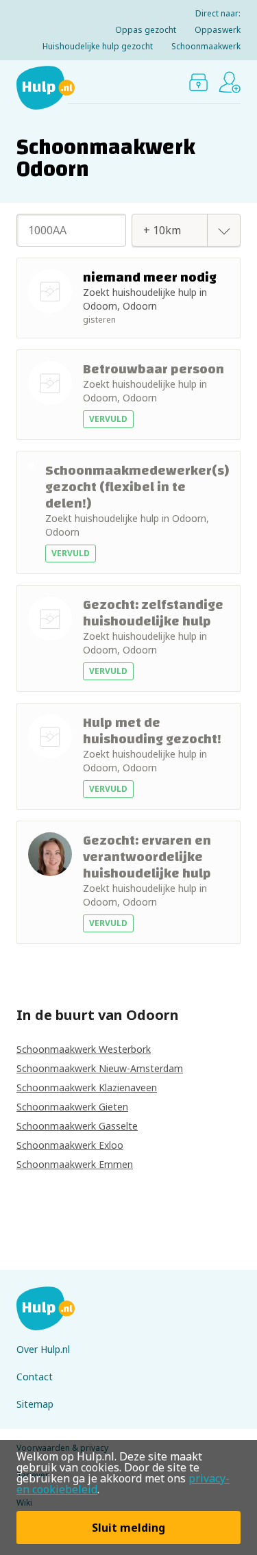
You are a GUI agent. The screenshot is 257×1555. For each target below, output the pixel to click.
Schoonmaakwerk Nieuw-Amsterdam (99, 1068)
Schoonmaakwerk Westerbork (83, 1049)
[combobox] (171, 230)
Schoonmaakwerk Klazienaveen (86, 1087)
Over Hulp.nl (43, 1349)
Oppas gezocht (145, 30)
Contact (34, 1376)
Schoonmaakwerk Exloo (69, 1145)
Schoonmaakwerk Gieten (72, 1106)
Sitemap (34, 1403)
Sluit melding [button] (128, 1527)
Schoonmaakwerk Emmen (74, 1164)
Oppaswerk (218, 30)
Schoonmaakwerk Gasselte (77, 1125)
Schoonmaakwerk (206, 46)
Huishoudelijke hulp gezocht (97, 46)
